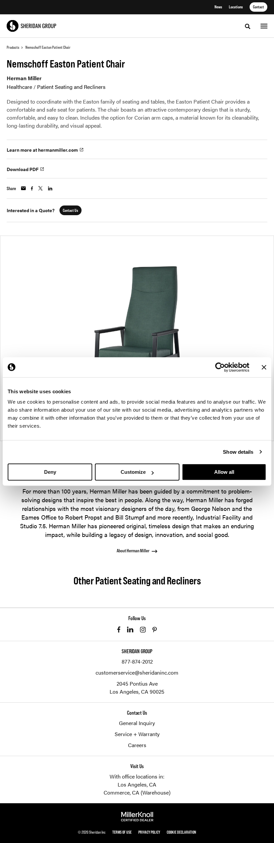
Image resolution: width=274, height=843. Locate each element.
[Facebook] (118, 629)
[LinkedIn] (130, 629)
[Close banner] (264, 367)
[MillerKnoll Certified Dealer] (137, 817)
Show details (238, 452)
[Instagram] (143, 630)
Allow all (224, 472)
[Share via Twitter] (40, 188)
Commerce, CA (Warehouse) (137, 792)
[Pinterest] (154, 630)
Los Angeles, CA (137, 784)
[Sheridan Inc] (31, 26)
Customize (133, 472)
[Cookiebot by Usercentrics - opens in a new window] (220, 367)
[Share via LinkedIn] (50, 188)
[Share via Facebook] (32, 188)
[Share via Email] (23, 188)
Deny (50, 472)
